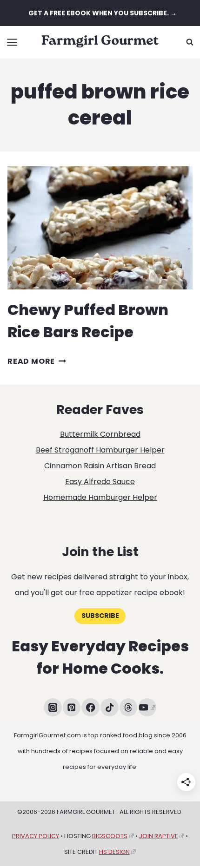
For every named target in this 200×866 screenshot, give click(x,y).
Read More (36, 361)
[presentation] (100, 227)
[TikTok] (109, 707)
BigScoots (109, 836)
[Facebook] (90, 707)
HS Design (114, 851)
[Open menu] (12, 42)
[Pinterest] (72, 707)
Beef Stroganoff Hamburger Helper (100, 450)
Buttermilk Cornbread (100, 434)
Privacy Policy (35, 836)
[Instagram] (53, 707)
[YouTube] (147, 707)
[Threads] (129, 707)
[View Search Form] (190, 42)
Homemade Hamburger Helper (100, 497)
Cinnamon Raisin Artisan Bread (100, 465)
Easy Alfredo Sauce (100, 481)
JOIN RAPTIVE (158, 836)
